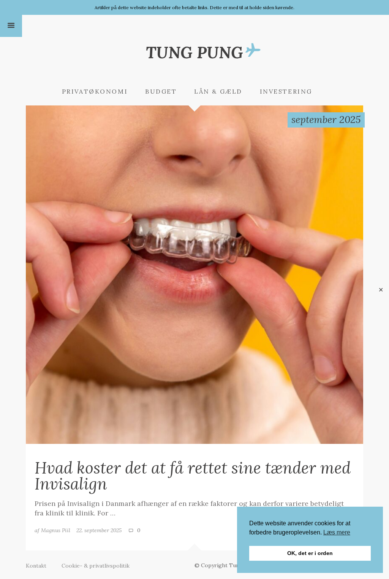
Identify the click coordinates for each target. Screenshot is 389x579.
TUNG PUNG (194, 52)
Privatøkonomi (95, 91)
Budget (161, 91)
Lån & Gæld (218, 91)
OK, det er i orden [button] (310, 553)
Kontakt (36, 565)
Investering (286, 91)
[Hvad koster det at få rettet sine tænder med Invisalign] (194, 274)
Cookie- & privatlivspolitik (96, 565)
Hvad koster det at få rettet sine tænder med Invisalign (193, 476)
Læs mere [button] (336, 532)
